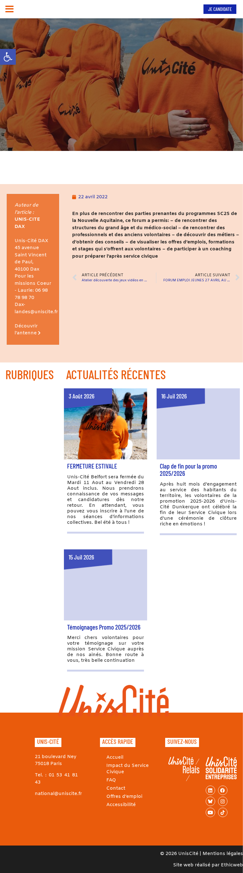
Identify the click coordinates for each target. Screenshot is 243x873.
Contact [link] (115, 788)
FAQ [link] (111, 780)
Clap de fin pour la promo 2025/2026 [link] (188, 469)
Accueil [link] (114, 757)
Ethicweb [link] (232, 865)
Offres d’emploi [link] (124, 796)
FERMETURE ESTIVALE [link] (92, 466)
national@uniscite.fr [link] (58, 794)
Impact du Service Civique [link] (127, 768)
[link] (8, 57)
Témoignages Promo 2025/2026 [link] (103, 627)
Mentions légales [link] (222, 854)
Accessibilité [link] (121, 805)
